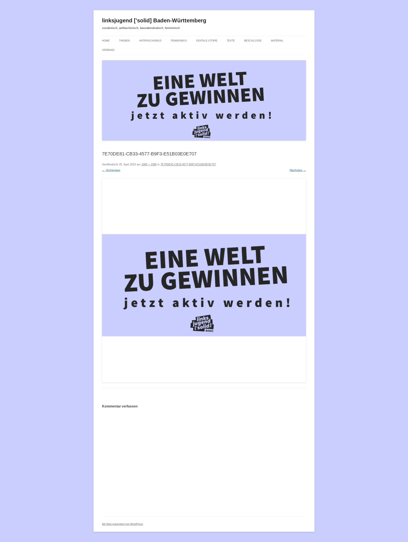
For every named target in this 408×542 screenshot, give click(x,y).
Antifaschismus (150, 40)
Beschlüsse (253, 40)
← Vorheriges (111, 170)
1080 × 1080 (149, 164)
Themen (124, 40)
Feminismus (179, 40)
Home (106, 40)
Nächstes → (298, 170)
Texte (231, 40)
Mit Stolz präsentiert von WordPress (122, 524)
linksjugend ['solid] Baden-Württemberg (154, 20)
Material (277, 40)
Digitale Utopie (206, 40)
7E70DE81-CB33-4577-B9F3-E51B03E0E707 (188, 164)
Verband (108, 50)
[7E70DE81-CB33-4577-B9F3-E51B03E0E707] (204, 280)
